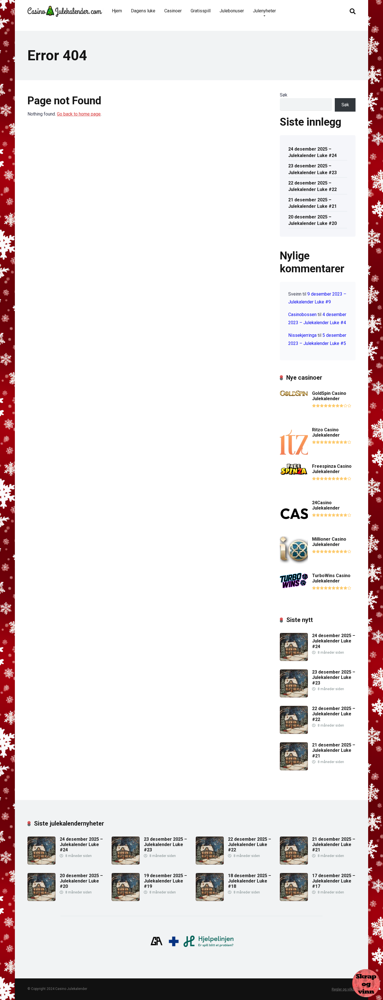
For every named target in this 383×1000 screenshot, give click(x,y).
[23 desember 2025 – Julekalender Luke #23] (294, 696)
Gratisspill (201, 10)
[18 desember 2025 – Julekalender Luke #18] (210, 899)
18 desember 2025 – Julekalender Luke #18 (249, 881)
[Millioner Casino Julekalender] (294, 563)
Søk (283, 95)
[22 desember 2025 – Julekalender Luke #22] (294, 732)
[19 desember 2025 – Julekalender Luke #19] (126, 899)
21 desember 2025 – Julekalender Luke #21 (312, 203)
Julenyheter (264, 10)
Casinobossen (302, 314)
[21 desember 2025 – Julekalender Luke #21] (294, 768)
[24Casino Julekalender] (294, 526)
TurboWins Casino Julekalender (331, 578)
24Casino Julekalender (326, 505)
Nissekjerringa (302, 335)
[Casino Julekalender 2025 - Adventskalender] (64, 9)
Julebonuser (232, 10)
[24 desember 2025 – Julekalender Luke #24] (294, 659)
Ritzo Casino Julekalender (326, 432)
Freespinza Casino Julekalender (332, 469)
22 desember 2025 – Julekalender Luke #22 (312, 186)
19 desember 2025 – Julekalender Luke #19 (165, 881)
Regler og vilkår (344, 989)
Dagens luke (143, 10)
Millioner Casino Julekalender (329, 541)
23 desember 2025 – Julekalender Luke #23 (312, 169)
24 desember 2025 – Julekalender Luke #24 (312, 152)
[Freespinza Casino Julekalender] (294, 473)
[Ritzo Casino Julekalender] (294, 453)
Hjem (117, 10)
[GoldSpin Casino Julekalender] (294, 394)
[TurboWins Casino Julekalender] (294, 586)
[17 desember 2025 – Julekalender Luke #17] (294, 899)
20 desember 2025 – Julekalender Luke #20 (312, 220)
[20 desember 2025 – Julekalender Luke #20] (41, 899)
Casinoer (173, 10)
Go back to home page (79, 114)
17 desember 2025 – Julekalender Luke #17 (333, 881)
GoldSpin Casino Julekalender (329, 396)
